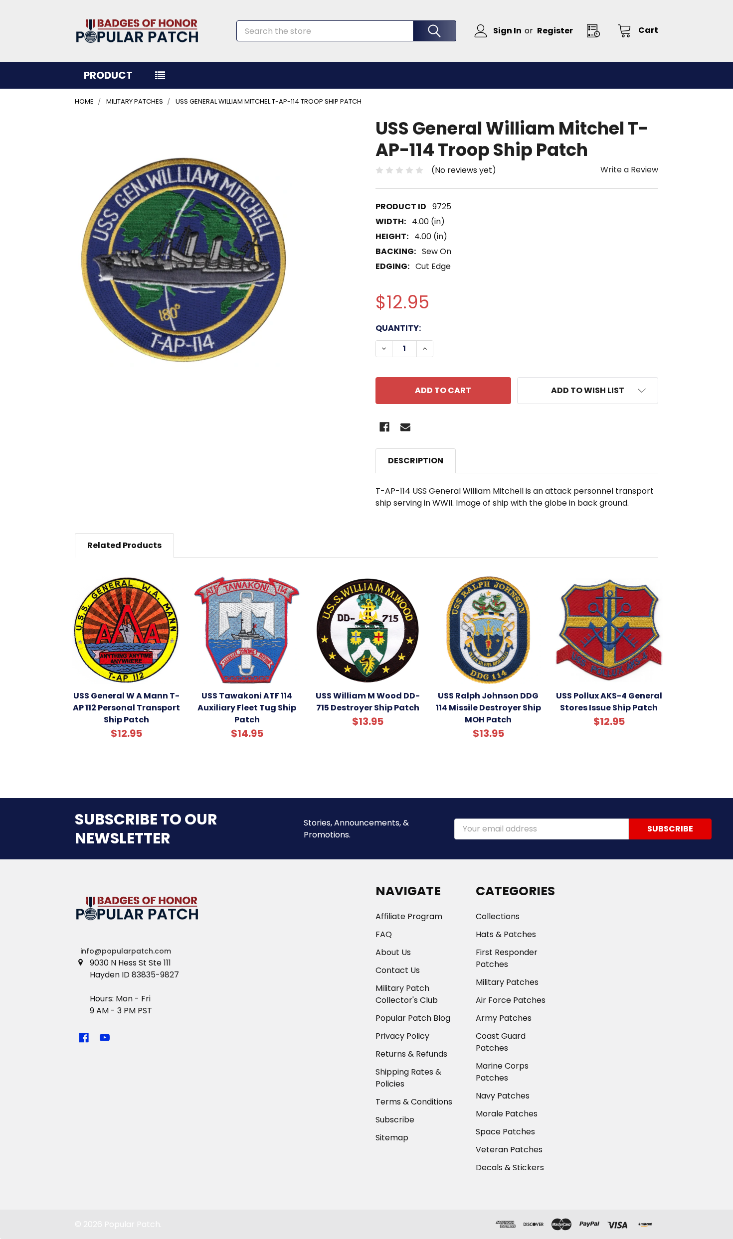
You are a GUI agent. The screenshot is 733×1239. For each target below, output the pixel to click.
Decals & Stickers (510, 1167)
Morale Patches (507, 1113)
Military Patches (507, 982)
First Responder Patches (507, 958)
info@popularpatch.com (125, 951)
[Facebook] (384, 427)
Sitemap (391, 1137)
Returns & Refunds (411, 1054)
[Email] (405, 427)
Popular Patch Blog (412, 1018)
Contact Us (397, 970)
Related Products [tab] (124, 545)
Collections (498, 916)
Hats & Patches (506, 934)
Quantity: (398, 328)
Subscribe (394, 1119)
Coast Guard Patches (501, 1042)
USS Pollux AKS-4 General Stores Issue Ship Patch (609, 701)
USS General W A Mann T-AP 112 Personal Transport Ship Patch (126, 707)
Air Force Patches (511, 1000)
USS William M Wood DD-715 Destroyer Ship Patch (368, 701)
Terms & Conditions (413, 1101)
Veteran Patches (509, 1149)
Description (415, 460)
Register (555, 30)
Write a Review (629, 169)
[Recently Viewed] (596, 30)
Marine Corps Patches (502, 1072)
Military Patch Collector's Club (406, 994)
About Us (393, 952)
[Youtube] (105, 1038)
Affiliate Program (408, 916)
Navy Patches (503, 1095)
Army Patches (504, 1018)
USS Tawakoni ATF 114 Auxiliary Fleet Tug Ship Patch (246, 707)
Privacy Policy (402, 1036)
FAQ (383, 934)
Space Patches (505, 1131)
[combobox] (346, 30)
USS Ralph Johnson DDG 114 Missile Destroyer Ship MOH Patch (488, 707)
